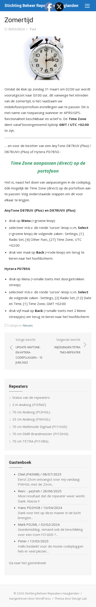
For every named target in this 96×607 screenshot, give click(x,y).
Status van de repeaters (31, 397)
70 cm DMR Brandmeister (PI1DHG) (40, 434)
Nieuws (28, 325)
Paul (33, 29)
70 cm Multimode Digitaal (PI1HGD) (39, 426)
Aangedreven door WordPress (30, 598)
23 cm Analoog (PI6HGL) (31, 419)
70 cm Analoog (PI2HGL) (31, 412)
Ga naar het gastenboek (27, 563)
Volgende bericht (67, 345)
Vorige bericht (29, 351)
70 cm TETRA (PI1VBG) (30, 441)
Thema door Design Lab (71, 598)
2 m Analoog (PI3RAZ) (29, 404)
